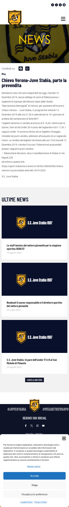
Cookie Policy (26, 502)
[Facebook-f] (52, 4)
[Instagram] (60, 4)
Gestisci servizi (33, 466)
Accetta (34, 475)
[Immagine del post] (34, 222)
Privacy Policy (40, 502)
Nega (35, 485)
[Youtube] (64, 4)
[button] (64, 438)
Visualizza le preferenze (34, 494)
